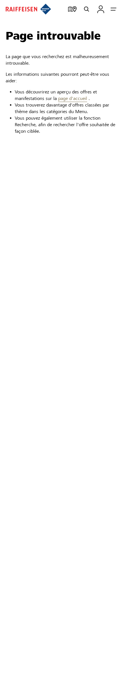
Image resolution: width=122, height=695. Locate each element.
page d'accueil (72, 98)
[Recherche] (86, 9)
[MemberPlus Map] (72, 9)
